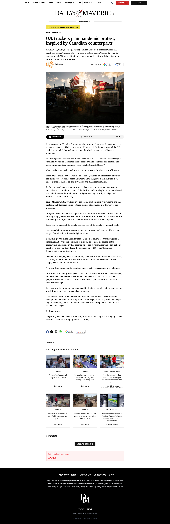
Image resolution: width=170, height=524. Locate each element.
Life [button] (79, 3)
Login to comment (85, 444)
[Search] (112, 3)
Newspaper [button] (88, 3)
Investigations (38, 3)
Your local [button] (69, 3)
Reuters (60, 64)
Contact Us (99, 474)
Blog (111, 474)
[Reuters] (50, 64)
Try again (52, 457)
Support (121, 3)
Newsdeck (50, 343)
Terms (89, 509)
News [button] (51, 3)
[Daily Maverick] (85, 13)
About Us (85, 474)
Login (139, 3)
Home (27, 3)
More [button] (99, 3)
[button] (107, 64)
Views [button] (59, 3)
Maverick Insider (68, 474)
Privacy (81, 509)
